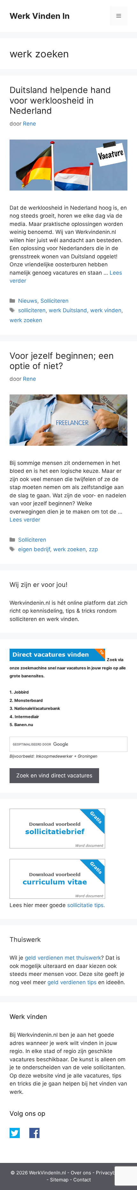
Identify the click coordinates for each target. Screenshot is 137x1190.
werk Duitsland (68, 310)
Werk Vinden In (40, 16)
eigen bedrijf (34, 549)
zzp (93, 549)
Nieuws (27, 301)
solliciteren (32, 310)
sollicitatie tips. (86, 905)
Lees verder (25, 519)
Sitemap (59, 1180)
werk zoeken (26, 320)
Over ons (81, 1173)
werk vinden (105, 310)
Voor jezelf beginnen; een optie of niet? (62, 360)
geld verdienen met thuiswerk (63, 958)
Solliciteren (54, 301)
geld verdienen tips (72, 982)
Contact (82, 1180)
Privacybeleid (111, 1173)
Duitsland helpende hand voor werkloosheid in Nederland (60, 100)
